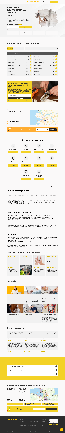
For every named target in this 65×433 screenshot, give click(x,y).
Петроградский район (11, 389)
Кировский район (22, 392)
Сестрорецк (21, 399)
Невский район (21, 393)
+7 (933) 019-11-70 (54, 422)
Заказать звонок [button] (53, 129)
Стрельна (20, 398)
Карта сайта (43, 426)
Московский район (22, 391)
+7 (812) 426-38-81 (45, 1)
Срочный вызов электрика (33, 426)
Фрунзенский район (10, 392)
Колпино (8, 399)
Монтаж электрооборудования (34, 421)
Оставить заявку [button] (54, 1)
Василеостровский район (11, 391)
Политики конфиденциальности (27, 100)
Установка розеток (23, 422)
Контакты (23, 1)
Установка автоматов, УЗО (33, 422)
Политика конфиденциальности (53, 431)
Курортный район (22, 400)
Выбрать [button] (51, 409)
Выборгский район (22, 389)
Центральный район (22, 388)
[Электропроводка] (13, 53)
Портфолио (12, 1)
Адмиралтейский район (11, 388)
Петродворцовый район (23, 394)
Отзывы (20, 1)
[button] (19, 59)
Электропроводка (22, 421)
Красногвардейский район (11, 393)
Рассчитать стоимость (26, 27)
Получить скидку (20, 98)
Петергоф (8, 398)
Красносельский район (11, 394)
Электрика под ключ (33, 425)
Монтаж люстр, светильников (24, 425)
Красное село (9, 400)
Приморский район (22, 390)
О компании (16, 1)
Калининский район (10, 390)
